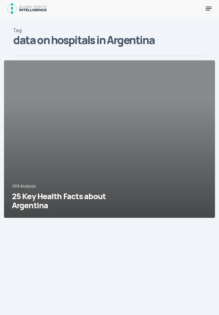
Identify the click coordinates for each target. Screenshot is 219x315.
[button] (209, 8)
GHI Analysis (24, 186)
